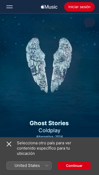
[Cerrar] (9, 144)
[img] (49, 6)
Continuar (74, 165)
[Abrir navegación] (9, 7)
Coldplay (49, 130)
